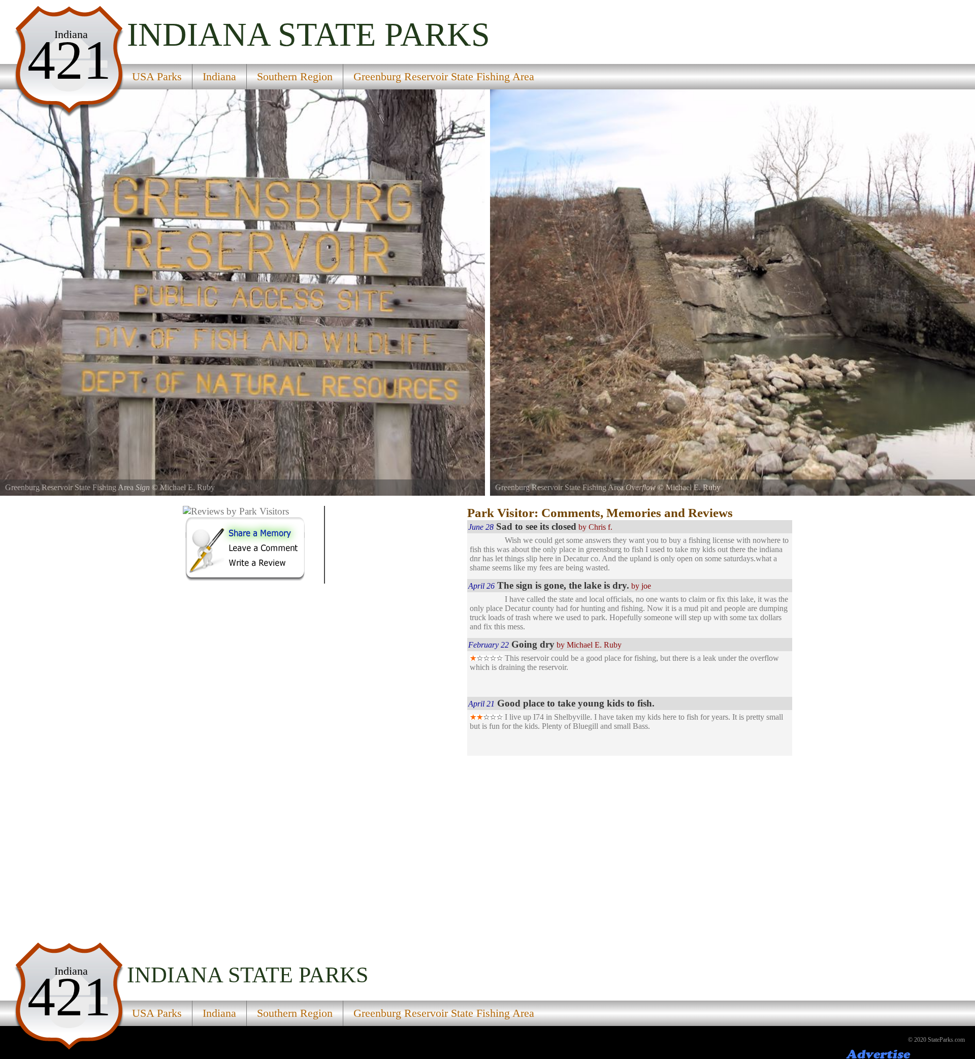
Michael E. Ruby (187, 487)
